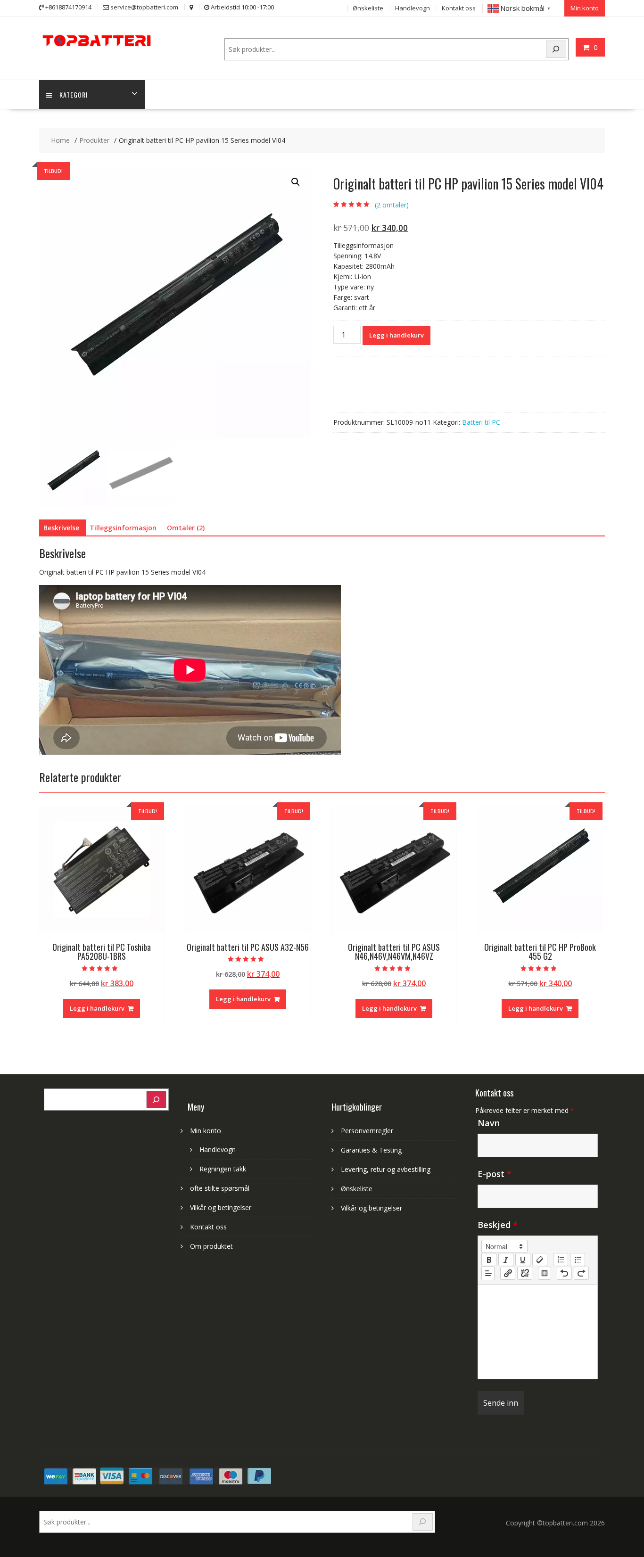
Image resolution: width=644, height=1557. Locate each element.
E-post (495, 1173)
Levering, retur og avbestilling (385, 1169)
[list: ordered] (560, 1259)
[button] (295, 181)
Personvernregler (367, 1130)
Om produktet (211, 1246)
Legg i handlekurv (396, 335)
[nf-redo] (581, 1273)
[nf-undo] (564, 1273)
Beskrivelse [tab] (61, 527)
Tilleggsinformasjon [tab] (123, 527)
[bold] (488, 1259)
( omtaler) (392, 204)
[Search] (556, 49)
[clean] (539, 1259)
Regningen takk (222, 1168)
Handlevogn (412, 8)
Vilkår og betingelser (220, 1207)
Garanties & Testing (371, 1149)
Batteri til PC (481, 422)
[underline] (522, 1259)
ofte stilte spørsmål (219, 1188)
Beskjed (498, 1224)
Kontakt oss (459, 8)
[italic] (505, 1259)
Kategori (73, 94)
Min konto (584, 8)
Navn (489, 1123)
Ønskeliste (368, 8)
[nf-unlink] (524, 1273)
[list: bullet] (577, 1259)
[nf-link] (507, 1273)
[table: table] (544, 1273)
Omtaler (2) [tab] (186, 527)
